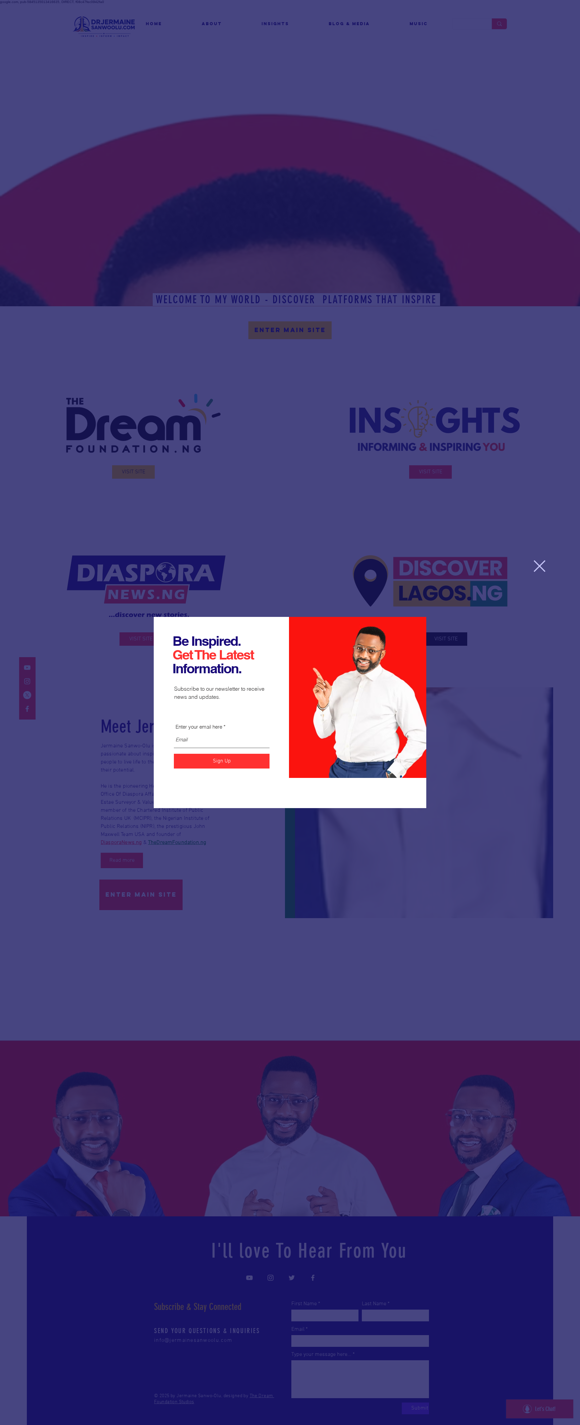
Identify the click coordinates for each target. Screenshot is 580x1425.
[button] (539, 566)
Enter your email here (199, 726)
